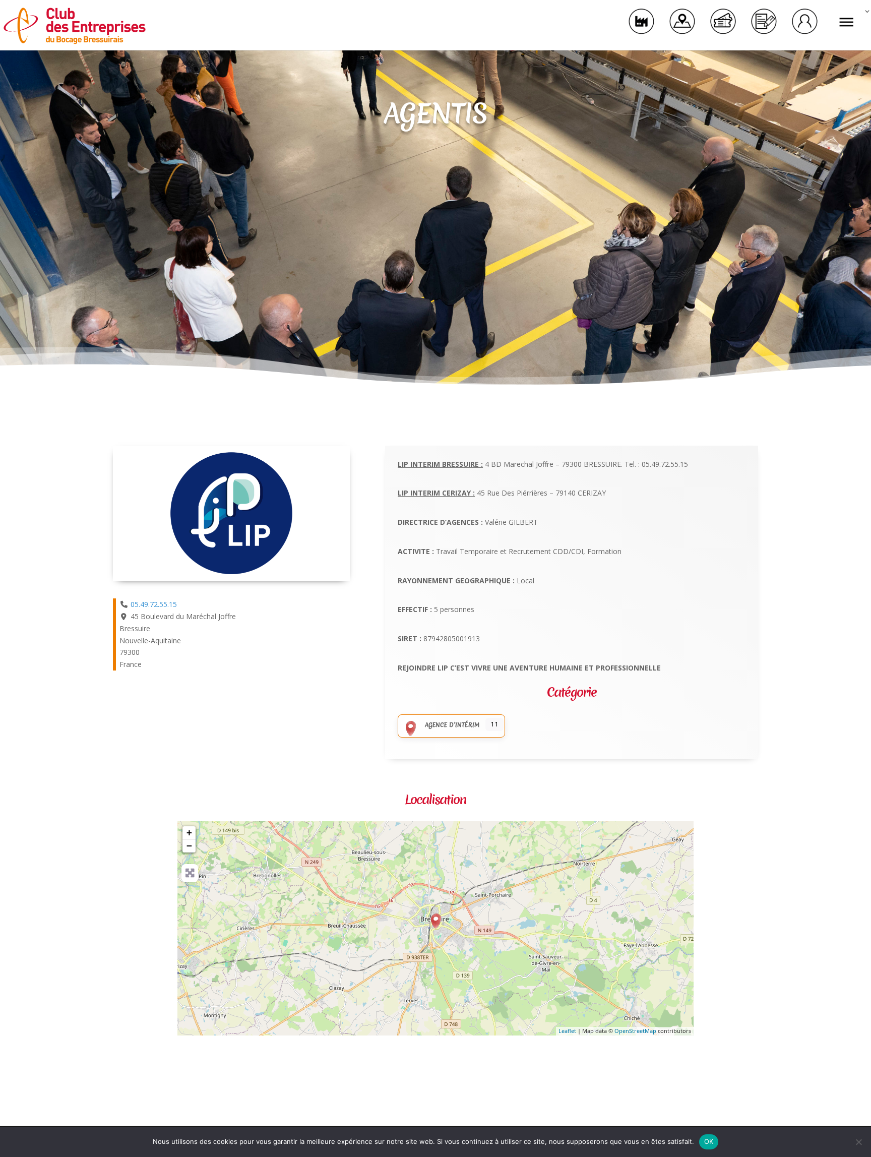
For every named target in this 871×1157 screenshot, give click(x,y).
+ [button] (189, 832)
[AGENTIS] (436, 921)
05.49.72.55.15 (154, 604)
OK (709, 1141)
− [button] (189, 845)
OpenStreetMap (635, 1030)
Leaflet (567, 1030)
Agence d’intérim (452, 725)
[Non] (858, 1142)
